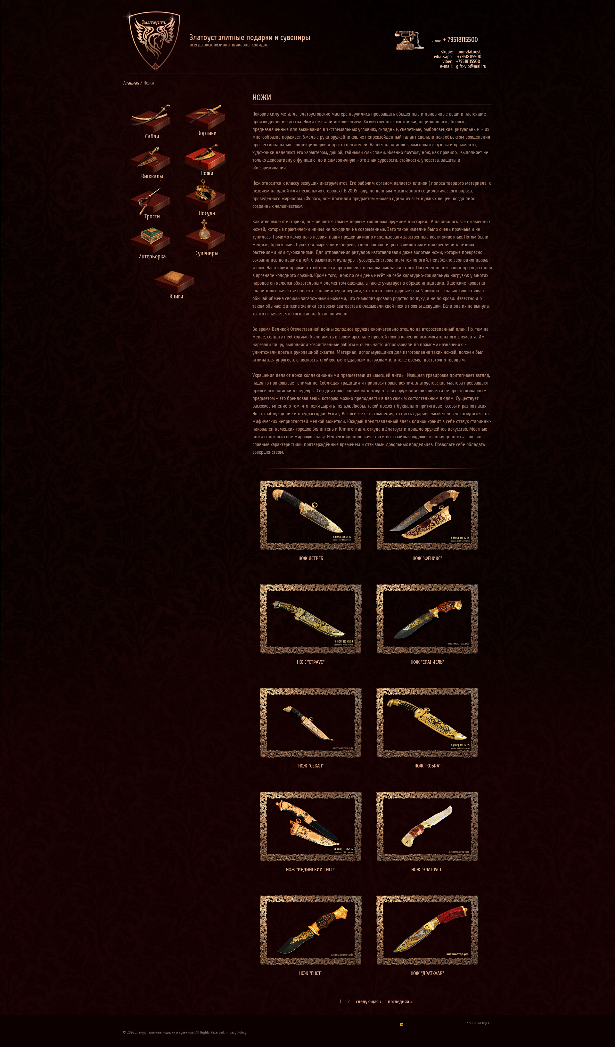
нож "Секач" (311, 766)
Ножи (207, 171)
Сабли (152, 134)
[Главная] (152, 42)
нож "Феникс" (427, 558)
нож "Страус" (310, 662)
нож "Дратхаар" (427, 973)
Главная (131, 83)
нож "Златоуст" (427, 869)
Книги (176, 294)
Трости (152, 214)
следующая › (368, 1001)
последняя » (400, 1001)
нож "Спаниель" (427, 662)
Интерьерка (152, 254)
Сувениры (206, 251)
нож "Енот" (310, 973)
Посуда (207, 211)
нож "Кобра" (427, 766)
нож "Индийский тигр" (310, 869)
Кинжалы (152, 174)
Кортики (207, 131)
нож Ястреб (311, 558)
